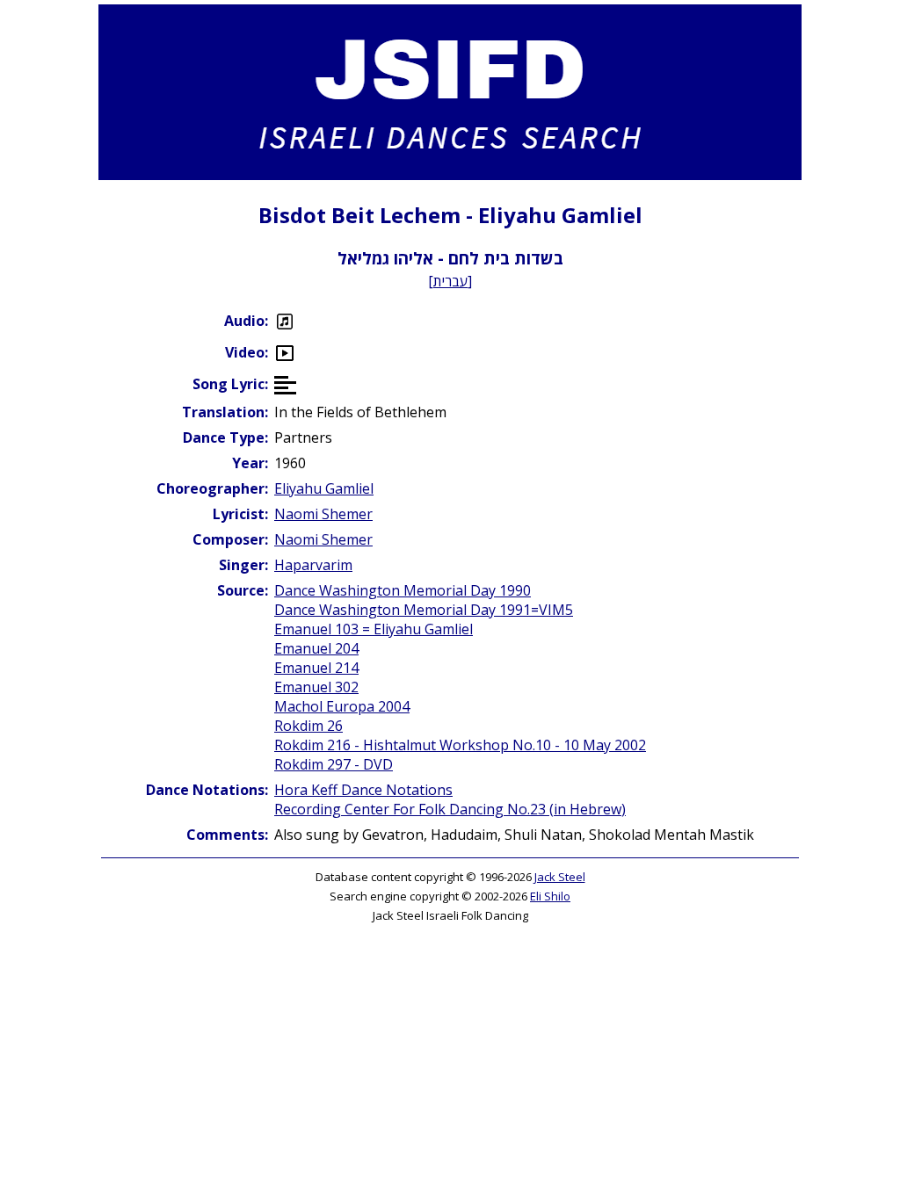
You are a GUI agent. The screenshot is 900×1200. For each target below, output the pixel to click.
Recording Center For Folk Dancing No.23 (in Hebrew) (450, 809)
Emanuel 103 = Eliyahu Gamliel (373, 629)
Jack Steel (559, 877)
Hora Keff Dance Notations (363, 789)
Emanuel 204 (316, 648)
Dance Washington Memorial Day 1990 (402, 590)
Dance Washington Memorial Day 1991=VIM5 (423, 609)
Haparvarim (313, 565)
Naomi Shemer (323, 514)
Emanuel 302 (316, 687)
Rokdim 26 (308, 725)
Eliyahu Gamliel (324, 488)
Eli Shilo (550, 896)
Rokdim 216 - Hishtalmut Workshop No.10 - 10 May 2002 (460, 745)
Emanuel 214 (316, 667)
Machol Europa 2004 (342, 706)
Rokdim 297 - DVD (333, 764)
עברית (450, 281)
